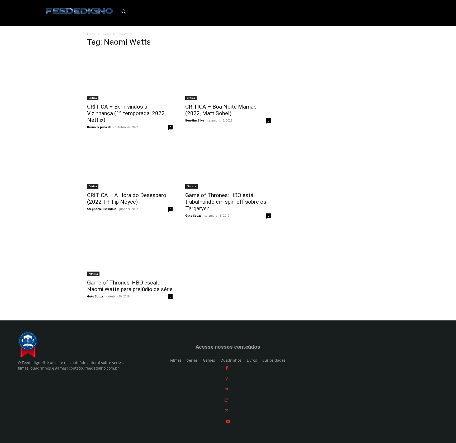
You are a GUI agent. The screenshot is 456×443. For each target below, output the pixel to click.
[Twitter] (226, 410)
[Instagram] (226, 378)
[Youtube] (228, 421)
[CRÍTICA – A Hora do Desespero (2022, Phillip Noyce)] (130, 165)
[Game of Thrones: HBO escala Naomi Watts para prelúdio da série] (130, 252)
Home (91, 34)
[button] (135, 11)
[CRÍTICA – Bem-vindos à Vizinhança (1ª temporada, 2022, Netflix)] (130, 76)
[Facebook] (227, 368)
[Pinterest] (226, 389)
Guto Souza (193, 215)
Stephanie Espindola (101, 209)
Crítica (93, 98)
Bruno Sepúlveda (99, 127)
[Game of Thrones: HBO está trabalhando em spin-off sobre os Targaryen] (228, 165)
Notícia (191, 186)
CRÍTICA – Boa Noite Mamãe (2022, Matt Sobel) (220, 110)
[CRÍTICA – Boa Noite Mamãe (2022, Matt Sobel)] (228, 76)
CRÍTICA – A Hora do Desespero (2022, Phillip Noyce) (126, 198)
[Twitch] (227, 400)
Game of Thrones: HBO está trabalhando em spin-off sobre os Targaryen (225, 202)
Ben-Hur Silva (195, 120)
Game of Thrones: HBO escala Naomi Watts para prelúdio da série (130, 285)
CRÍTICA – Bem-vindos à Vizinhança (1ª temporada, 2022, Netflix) (126, 113)
